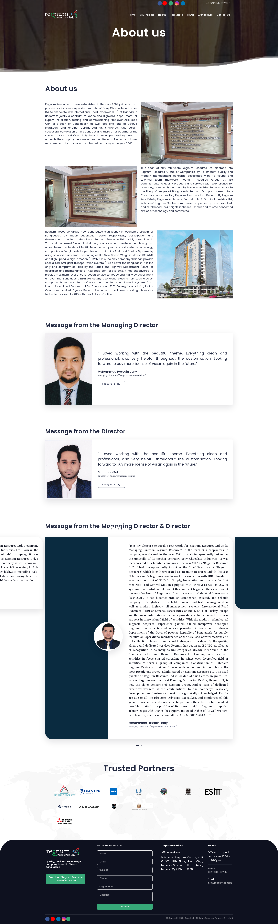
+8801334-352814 (218, 3)
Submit (125, 906)
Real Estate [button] (176, 15)
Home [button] (132, 15)
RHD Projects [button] (147, 15)
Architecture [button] (205, 15)
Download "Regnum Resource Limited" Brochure (66, 878)
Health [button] (162, 15)
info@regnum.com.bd (220, 882)
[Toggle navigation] (48, 4)
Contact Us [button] (223, 15)
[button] (111, 529)
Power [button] (190, 15)
